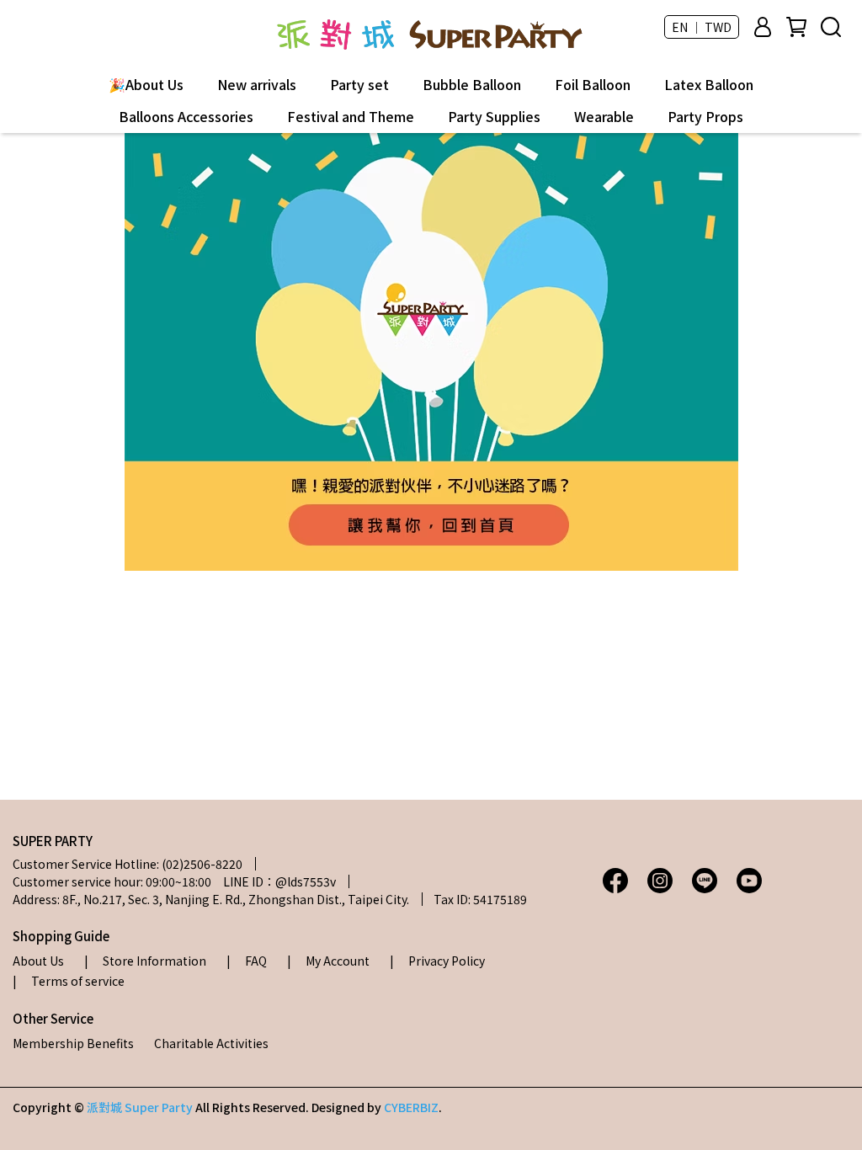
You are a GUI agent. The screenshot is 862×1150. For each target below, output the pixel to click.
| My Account (328, 960)
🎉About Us (146, 84)
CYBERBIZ (411, 1107)
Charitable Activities (211, 1043)
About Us (38, 960)
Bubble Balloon (472, 84)
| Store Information (145, 960)
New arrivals (256, 84)
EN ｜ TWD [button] (702, 27)
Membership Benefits (73, 1043)
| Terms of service (69, 980)
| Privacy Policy (437, 960)
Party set (359, 84)
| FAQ (246, 960)
